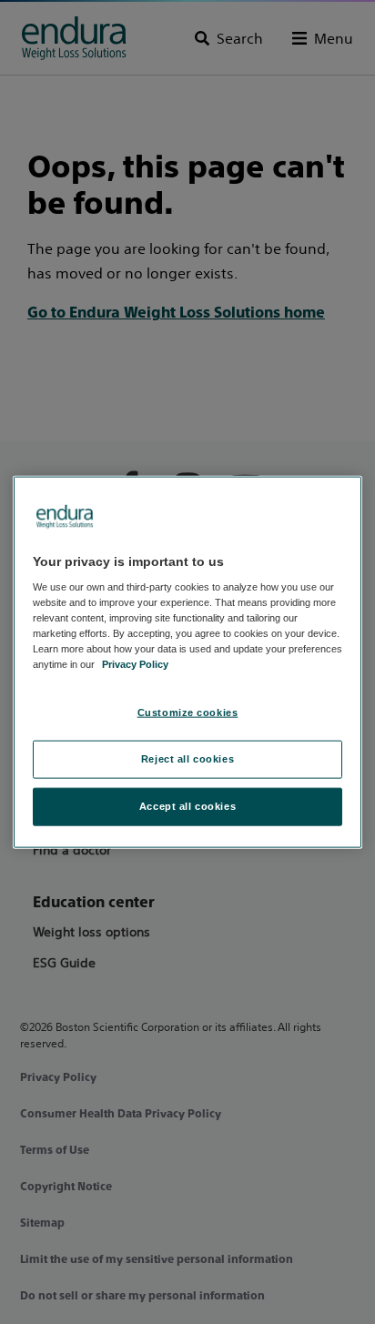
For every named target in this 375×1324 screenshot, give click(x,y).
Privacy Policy (135, 664)
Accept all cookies (187, 806)
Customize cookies (187, 712)
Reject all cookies (187, 758)
